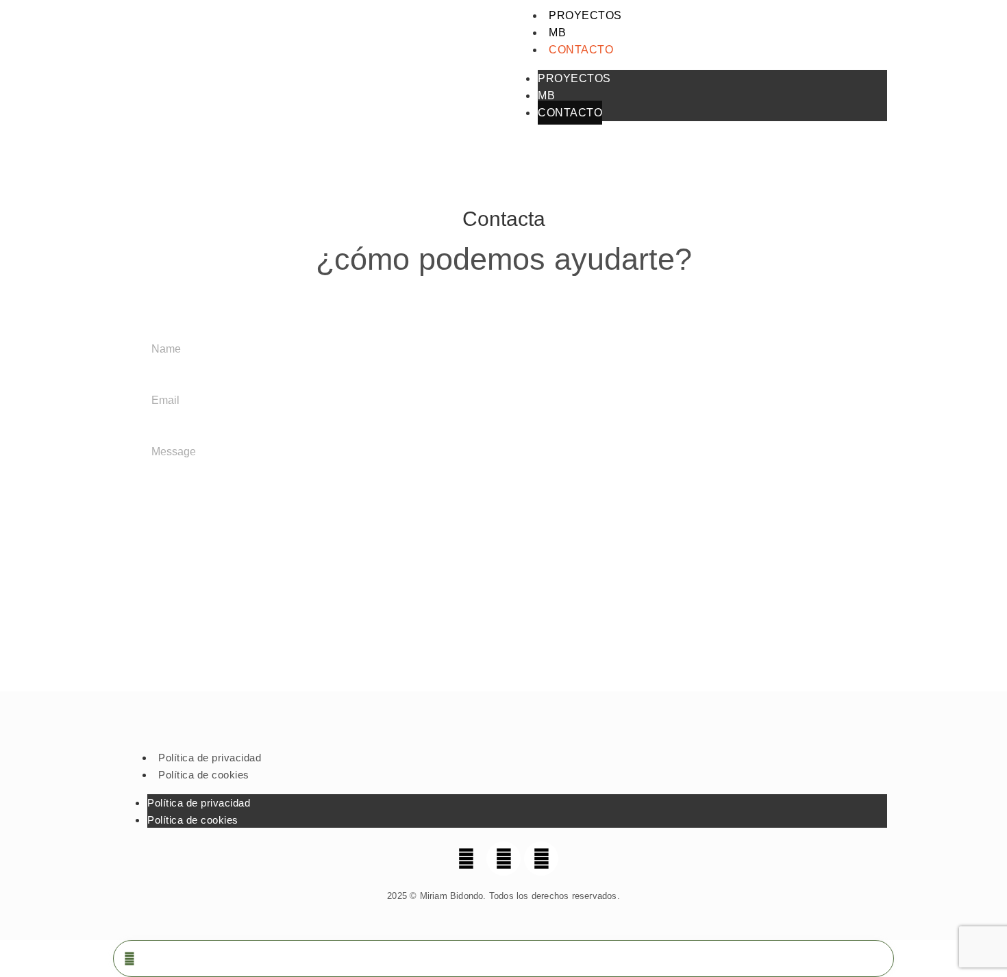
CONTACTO (581, 49)
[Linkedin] (541, 858)
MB (557, 32)
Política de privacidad (209, 757)
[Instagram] (503, 858)
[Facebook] (466, 858)
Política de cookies (203, 775)
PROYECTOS (585, 15)
